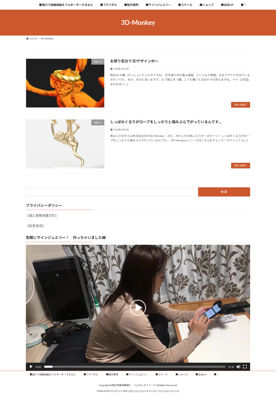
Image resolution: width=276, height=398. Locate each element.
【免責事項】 (35, 226)
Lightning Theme (137, 390)
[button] (138, 308)
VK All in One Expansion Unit (164, 390)
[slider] (134, 367)
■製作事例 (112, 374)
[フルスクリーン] (245, 367)
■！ (216, 374)
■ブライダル (91, 374)
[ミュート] (238, 367)
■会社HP (201, 374)
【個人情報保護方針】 (42, 215)
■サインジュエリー (137, 374)
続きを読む (241, 104)
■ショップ (182, 374)
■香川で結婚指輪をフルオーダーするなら (53, 374)
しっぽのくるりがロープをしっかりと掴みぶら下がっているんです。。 (167, 122)
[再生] (31, 367)
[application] (138, 308)
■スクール (162, 374)
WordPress (116, 390)
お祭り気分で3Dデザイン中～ (134, 61)
